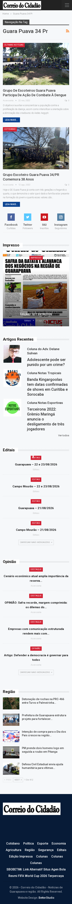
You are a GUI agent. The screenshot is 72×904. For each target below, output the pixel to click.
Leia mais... (11, 120)
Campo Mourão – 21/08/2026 (36, 530)
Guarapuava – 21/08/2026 (36, 508)
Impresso (36, 258)
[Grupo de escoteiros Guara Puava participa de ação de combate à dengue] (36, 64)
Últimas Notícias (13, 45)
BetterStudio (46, 897)
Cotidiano (10, 129)
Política (28, 843)
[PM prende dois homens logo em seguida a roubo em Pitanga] (11, 752)
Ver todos (63, 435)
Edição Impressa (21, 856)
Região (30, 850)
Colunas (42, 856)
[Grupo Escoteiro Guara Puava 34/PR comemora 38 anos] (36, 148)
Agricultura (13, 850)
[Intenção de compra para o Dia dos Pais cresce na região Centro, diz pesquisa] (11, 736)
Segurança (46, 850)
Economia (59, 843)
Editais (36, 457)
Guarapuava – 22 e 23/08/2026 (36, 464)
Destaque (36, 569)
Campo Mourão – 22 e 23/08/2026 (36, 486)
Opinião (36, 648)
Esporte (42, 843)
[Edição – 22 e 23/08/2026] (36, 288)
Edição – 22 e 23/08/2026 (36, 314)
